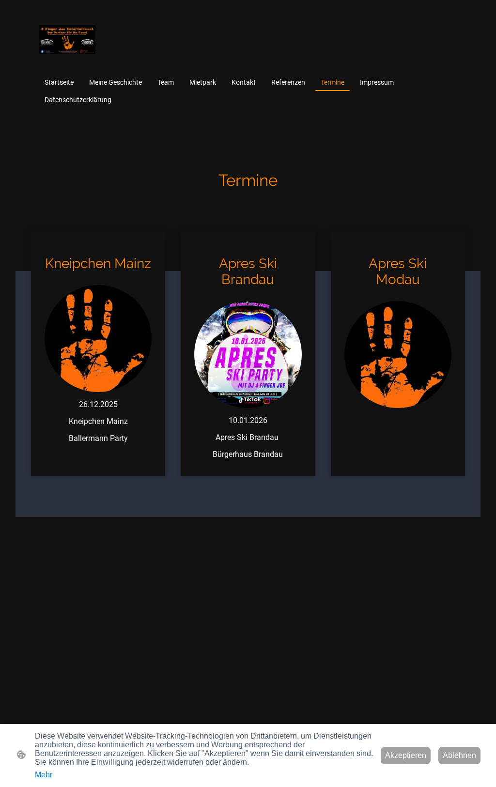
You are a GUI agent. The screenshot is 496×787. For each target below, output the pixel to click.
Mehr (43, 775)
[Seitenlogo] (67, 39)
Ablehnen (459, 755)
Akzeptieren (405, 755)
